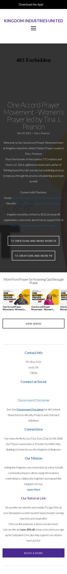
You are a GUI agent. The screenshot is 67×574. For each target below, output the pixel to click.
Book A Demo (33, 553)
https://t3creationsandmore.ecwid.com (39, 203)
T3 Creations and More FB (33, 255)
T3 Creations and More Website (34, 241)
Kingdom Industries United (33, 20)
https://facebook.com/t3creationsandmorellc (37, 197)
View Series (33, 323)
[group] (16, 301)
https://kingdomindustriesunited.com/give (33, 225)
